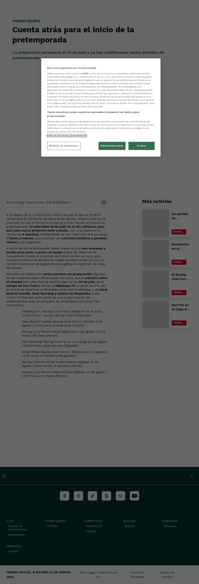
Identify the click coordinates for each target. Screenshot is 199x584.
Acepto (141, 145)
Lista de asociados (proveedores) (67, 135)
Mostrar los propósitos (64, 145)
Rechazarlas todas (112, 145)
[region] (101, 107)
